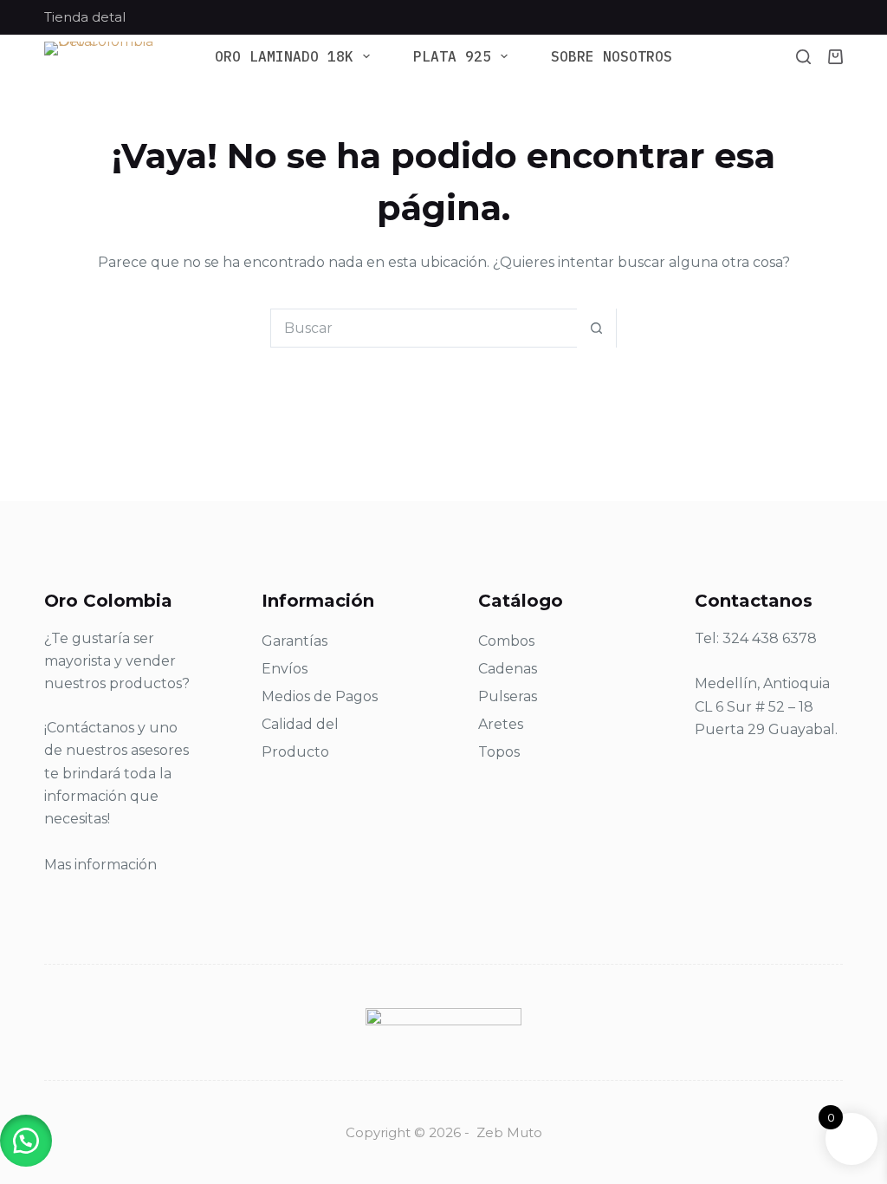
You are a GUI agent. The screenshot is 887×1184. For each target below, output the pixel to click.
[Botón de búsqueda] (596, 328)
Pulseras (507, 696)
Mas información (100, 864)
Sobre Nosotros (611, 56)
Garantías (294, 641)
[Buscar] (803, 56)
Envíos (285, 668)
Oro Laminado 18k (284, 56)
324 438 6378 (769, 638)
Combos (506, 641)
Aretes (500, 724)
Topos (499, 752)
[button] (26, 1141)
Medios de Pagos (320, 696)
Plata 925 (452, 56)
